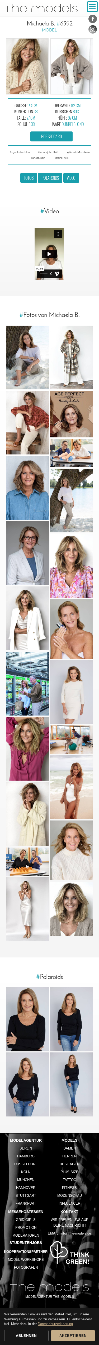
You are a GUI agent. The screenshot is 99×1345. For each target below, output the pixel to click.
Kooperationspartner (26, 1252)
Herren (69, 1156)
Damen (69, 1148)
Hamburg (26, 1156)
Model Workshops (26, 1260)
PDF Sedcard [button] (51, 136)
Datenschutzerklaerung (55, 1324)
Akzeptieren (73, 1336)
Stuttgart (26, 1196)
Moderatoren (25, 1235)
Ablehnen (26, 1336)
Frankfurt (26, 1203)
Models (69, 1140)
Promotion (25, 1228)
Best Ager (69, 1164)
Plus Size (69, 1172)
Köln (25, 1172)
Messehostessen (25, 1212)
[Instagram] (92, 30)
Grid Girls (26, 1220)
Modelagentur (26, 1140)
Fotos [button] (29, 178)
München (25, 1180)
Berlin (26, 1148)
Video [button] (71, 178)
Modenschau (69, 1196)
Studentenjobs (26, 1243)
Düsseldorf (25, 1164)
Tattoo (69, 1180)
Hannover (25, 1188)
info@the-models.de (75, 1233)
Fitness (69, 1188)
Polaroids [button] (50, 178)
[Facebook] (92, 20)
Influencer (69, 1203)
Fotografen (26, 1267)
